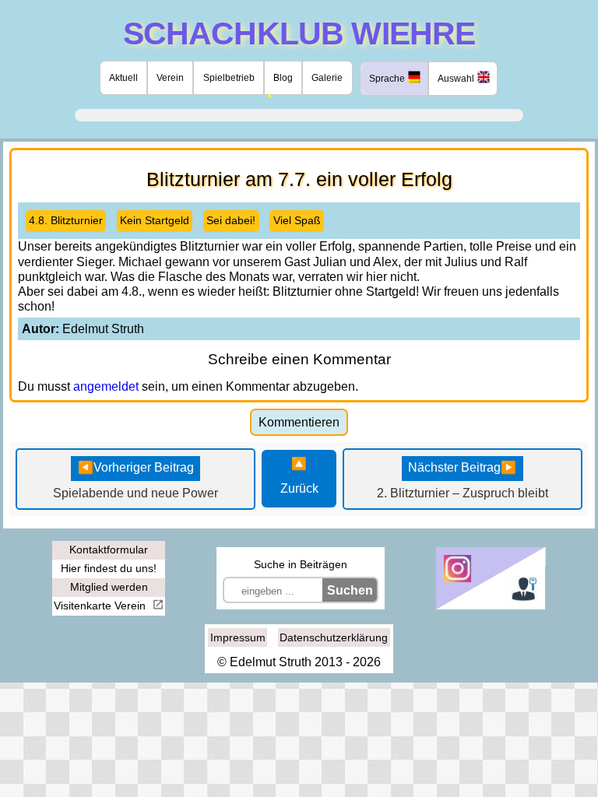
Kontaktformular (108, 549)
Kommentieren (299, 422)
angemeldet (106, 386)
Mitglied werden (109, 587)
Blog (283, 77)
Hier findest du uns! (109, 568)
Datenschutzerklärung (334, 637)
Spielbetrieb (229, 77)
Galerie (327, 77)
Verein (170, 77)
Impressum (238, 637)
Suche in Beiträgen (300, 564)
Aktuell (123, 77)
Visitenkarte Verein (101, 605)
